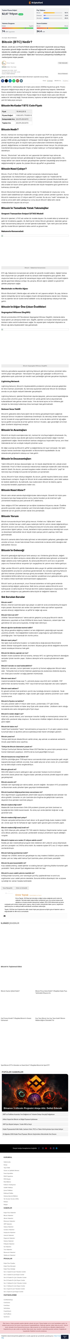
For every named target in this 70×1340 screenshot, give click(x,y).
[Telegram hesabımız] (49, 1337)
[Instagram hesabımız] (18, 1337)
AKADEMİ (5, 26)
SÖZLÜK (5, 30)
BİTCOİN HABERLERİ (9, 19)
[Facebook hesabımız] (6, 1337)
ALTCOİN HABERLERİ (9, 22)
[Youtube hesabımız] (24, 1337)
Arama (51, 9)
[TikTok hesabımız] (31, 1337)
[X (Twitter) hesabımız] (12, 1337)
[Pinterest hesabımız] (37, 1337)
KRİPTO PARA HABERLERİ (10, 15)
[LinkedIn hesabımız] (43, 1337)
